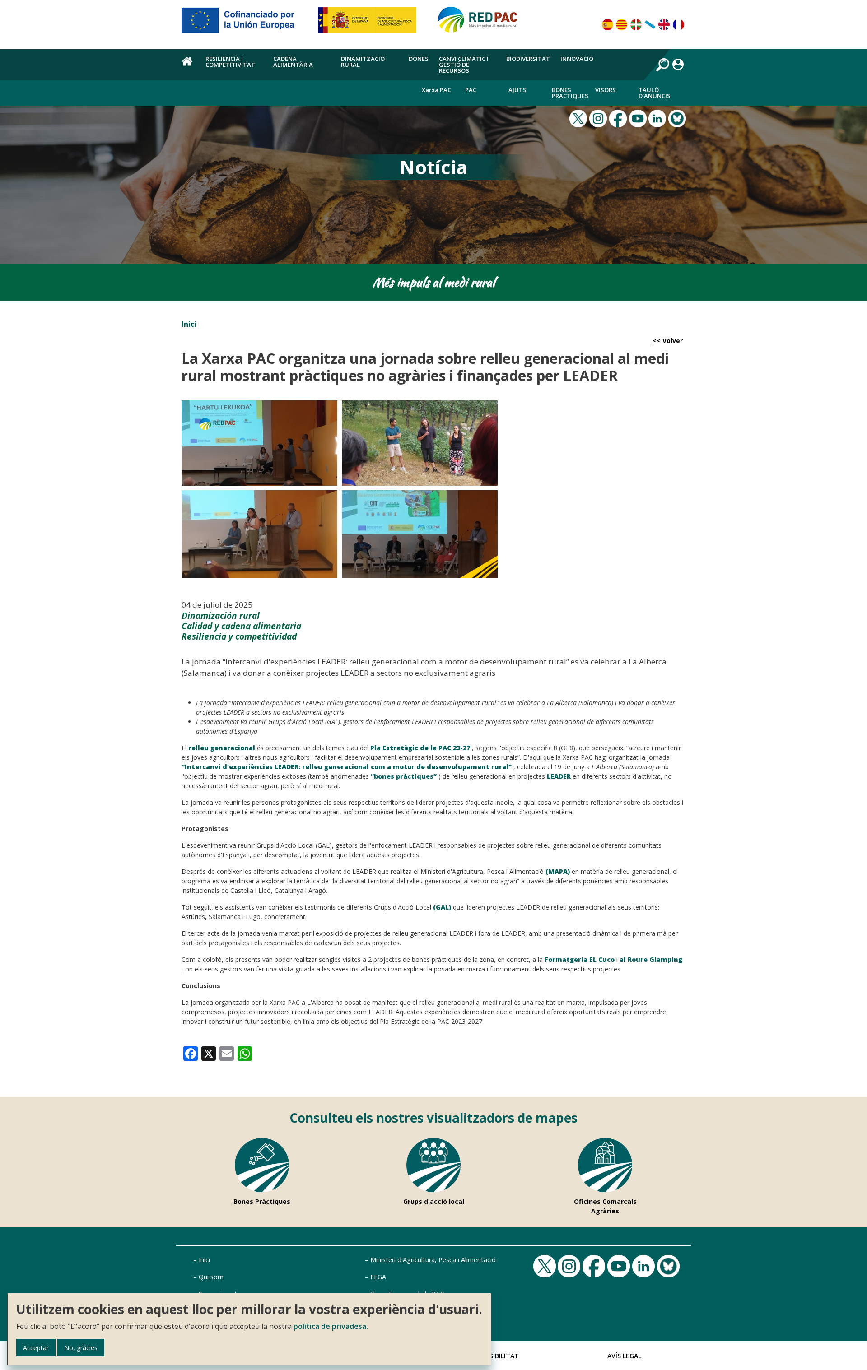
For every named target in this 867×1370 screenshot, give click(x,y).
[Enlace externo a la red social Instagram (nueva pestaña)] (599, 117)
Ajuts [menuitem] (517, 90)
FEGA (378, 1276)
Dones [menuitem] (419, 59)
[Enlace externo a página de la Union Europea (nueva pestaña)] (244, 23)
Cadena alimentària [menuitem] (293, 62)
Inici (189, 324)
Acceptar (36, 1347)
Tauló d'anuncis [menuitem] (655, 93)
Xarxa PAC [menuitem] (436, 90)
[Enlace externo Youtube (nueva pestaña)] (639, 117)
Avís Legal (624, 1355)
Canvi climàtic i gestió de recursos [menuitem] (464, 64)
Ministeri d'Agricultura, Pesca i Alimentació (433, 1259)
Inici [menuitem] (188, 66)
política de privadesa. (331, 1326)
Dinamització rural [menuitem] (363, 62)
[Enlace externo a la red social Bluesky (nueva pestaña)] (678, 117)
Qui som (211, 1276)
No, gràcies (81, 1347)
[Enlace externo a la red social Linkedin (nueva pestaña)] (658, 117)
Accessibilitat (494, 1355)
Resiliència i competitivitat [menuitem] (230, 62)
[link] (191, 1052)
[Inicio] (482, 23)
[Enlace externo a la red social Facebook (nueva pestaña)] (619, 117)
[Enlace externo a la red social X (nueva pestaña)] (579, 117)
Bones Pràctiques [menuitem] (570, 93)
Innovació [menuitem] (576, 59)
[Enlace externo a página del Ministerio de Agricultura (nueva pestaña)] (370, 23)
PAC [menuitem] (470, 90)
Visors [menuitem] (605, 90)
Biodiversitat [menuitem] (528, 59)
